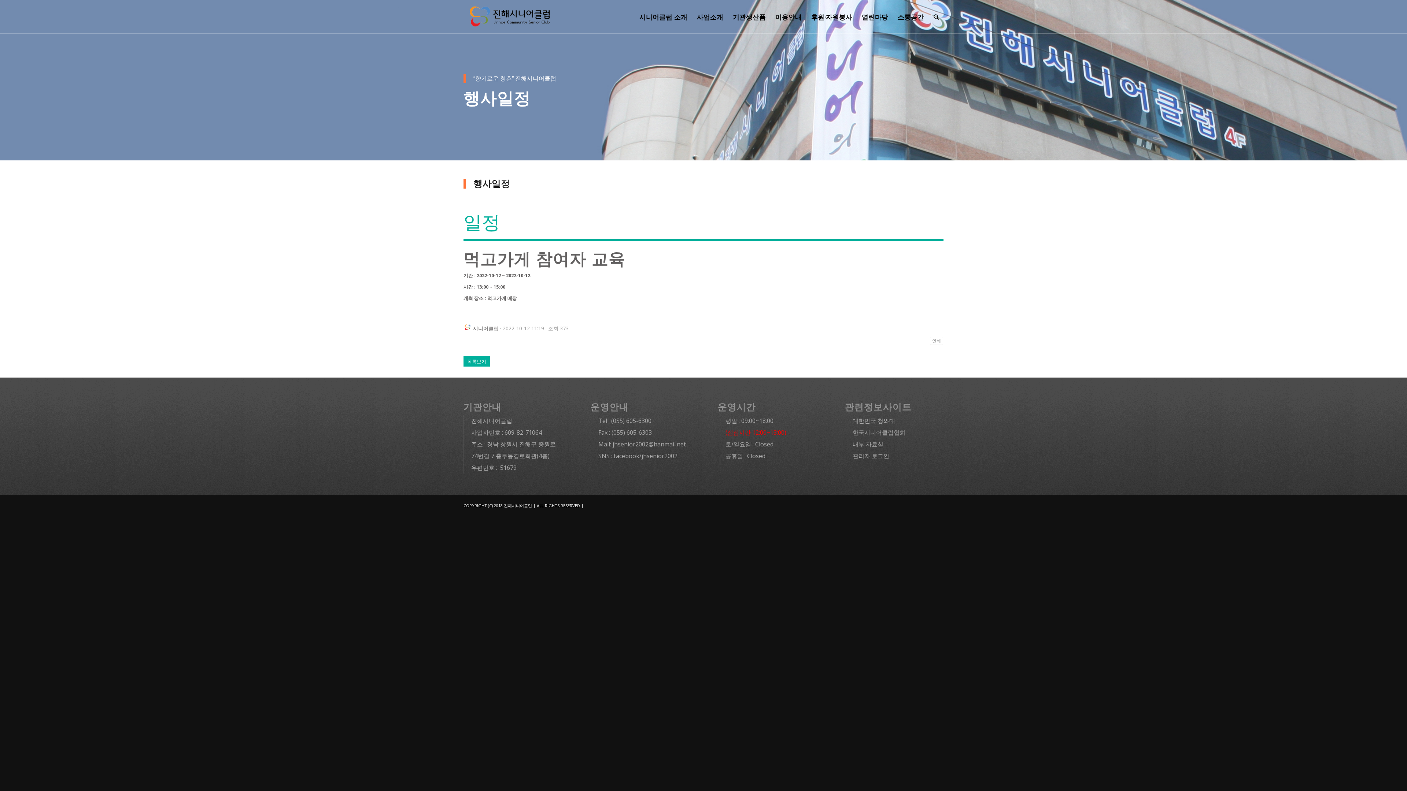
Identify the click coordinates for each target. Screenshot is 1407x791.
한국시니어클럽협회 (879, 432)
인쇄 (936, 340)
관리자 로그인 (871, 456)
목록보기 (476, 361)
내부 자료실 (868, 444)
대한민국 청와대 (874, 421)
